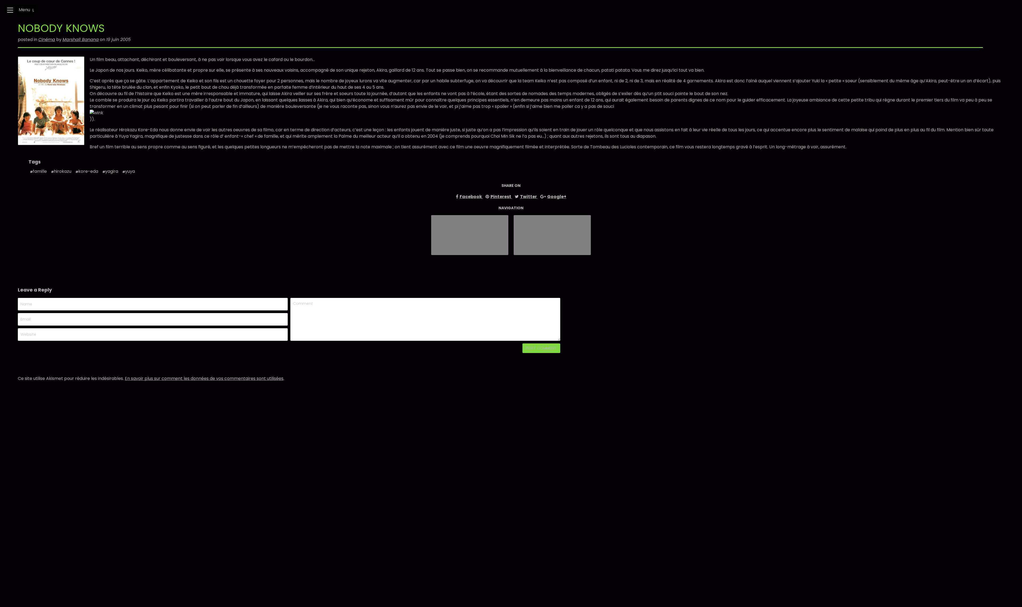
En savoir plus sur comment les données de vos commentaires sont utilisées (204, 378)
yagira (111, 171)
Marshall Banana (81, 39)
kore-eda (88, 171)
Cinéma (46, 39)
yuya (130, 171)
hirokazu (62, 171)
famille (40, 171)
